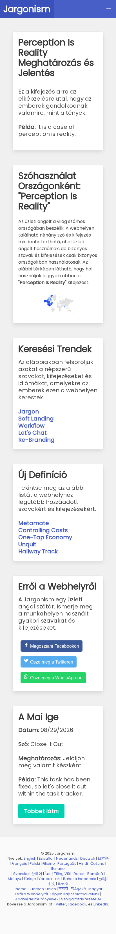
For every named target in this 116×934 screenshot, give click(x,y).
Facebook (77, 904)
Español (46, 858)
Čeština (97, 863)
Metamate (33, 523)
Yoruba (45, 878)
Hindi (83, 863)
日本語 (103, 858)
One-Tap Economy (45, 537)
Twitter (60, 904)
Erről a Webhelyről (31, 894)
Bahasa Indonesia (79, 878)
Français (19, 863)
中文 (51, 884)
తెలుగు (63, 884)
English (30, 858)
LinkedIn (100, 904)
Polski (35, 863)
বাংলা (57, 878)
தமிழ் (103, 878)
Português (66, 863)
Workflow (31, 426)
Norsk (20, 889)
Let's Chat (32, 433)
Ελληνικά (78, 889)
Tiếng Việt (62, 873)
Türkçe (30, 878)
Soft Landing (36, 418)
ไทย (48, 873)
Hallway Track (38, 551)
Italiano (58, 868)
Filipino (49, 863)
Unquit (27, 544)
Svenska (21, 873)
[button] (108, 7)
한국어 (36, 873)
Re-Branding (36, 440)
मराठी (63, 889)
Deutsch (87, 858)
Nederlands (67, 858)
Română (95, 873)
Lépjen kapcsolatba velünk (74, 894)
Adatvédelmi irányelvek (37, 899)
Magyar (95, 889)
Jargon (28, 411)
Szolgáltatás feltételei (81, 899)
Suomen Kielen (42, 889)
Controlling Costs (43, 530)
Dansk (79, 873)
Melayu (14, 878)
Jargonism (26, 9)
